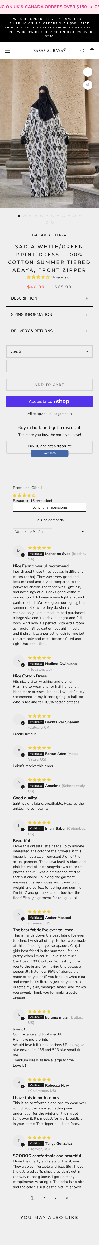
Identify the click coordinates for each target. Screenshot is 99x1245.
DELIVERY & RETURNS (32, 331)
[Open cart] (92, 50)
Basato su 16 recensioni (32, 500)
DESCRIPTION (24, 298)
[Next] (92, 219)
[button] (39, 277)
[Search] (82, 50)
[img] (39, 547)
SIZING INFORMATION (31, 314)
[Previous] (7, 219)
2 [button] (44, 1198)
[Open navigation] (7, 51)
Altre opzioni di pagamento (49, 413)
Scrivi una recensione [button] (49, 507)
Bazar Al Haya (49, 235)
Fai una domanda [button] (49, 519)
